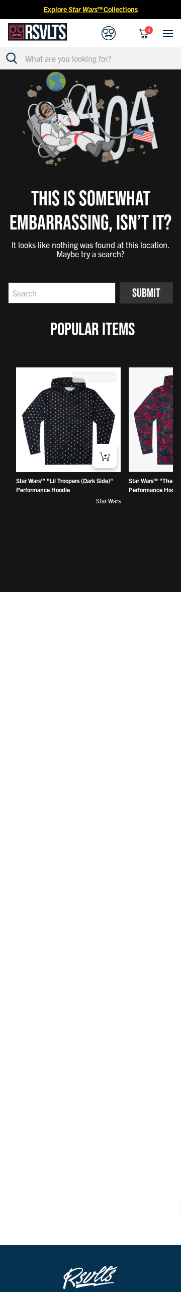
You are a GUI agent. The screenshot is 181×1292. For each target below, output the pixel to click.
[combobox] (96, 58)
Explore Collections (91, 9)
